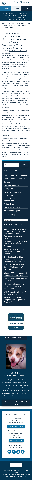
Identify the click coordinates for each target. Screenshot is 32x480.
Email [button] (17, 9)
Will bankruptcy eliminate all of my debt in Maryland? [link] (15, 293)
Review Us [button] (16, 465)
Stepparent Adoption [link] (12, 211)
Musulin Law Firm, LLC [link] (15, 470)
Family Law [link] (8, 189)
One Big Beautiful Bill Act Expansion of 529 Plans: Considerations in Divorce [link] (14, 259)
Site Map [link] (11, 474)
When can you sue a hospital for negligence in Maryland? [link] (14, 299)
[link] (16, 5)
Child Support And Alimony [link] (14, 179)
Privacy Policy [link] (19, 474)
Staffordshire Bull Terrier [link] (15, 375)
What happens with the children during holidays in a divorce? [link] (15, 251)
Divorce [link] (9, 53)
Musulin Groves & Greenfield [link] (17, 51)
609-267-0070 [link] (18, 445)
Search (24, 165)
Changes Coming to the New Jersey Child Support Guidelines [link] (16, 243)
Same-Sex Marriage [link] (12, 207)
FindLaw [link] (23, 476)
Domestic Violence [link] (11, 185)
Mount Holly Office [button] (16, 426)
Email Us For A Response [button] (16, 338)
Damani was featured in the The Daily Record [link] (15, 280)
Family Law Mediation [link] (12, 192)
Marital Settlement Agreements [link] (11, 199)
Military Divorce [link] (10, 204)
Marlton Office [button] (16, 440)
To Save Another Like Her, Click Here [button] (16, 403)
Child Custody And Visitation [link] (15, 175)
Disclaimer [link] (5, 474)
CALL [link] (28, 9)
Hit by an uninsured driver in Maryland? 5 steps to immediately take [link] (15, 286)
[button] (5, 8)
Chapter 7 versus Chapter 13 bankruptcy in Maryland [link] (15, 274)
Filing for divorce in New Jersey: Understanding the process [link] (14, 267)
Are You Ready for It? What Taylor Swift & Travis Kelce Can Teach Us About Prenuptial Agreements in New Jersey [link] (15, 233)
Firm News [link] (8, 195)
